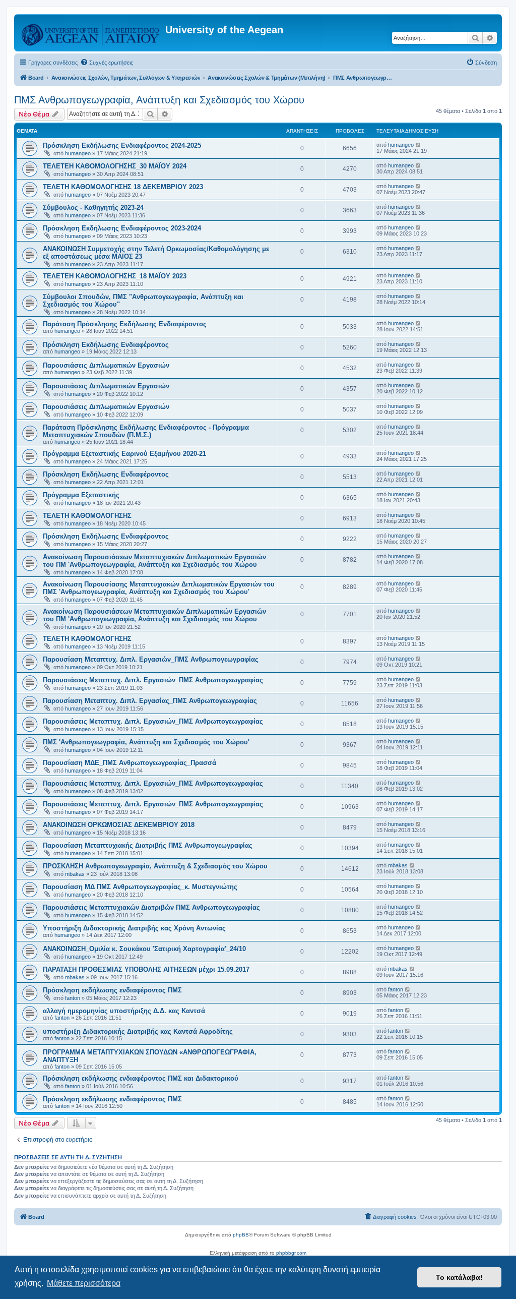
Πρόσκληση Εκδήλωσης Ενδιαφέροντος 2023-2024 (122, 228)
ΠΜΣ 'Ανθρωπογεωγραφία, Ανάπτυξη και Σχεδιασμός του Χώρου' (146, 742)
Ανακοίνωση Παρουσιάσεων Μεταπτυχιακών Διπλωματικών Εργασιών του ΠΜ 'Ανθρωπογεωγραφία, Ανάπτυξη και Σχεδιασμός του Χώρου (154, 560)
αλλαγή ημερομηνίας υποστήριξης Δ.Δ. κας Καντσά (124, 1011)
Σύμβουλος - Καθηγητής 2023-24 (93, 207)
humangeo (78, 153)
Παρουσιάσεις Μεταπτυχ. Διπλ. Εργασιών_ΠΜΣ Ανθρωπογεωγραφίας (153, 680)
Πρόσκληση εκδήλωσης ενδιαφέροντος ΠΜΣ (112, 990)
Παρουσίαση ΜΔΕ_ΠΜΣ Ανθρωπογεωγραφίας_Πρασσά (129, 762)
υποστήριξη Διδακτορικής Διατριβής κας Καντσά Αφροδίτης (138, 1031)
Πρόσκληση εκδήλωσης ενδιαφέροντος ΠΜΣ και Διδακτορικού (140, 1078)
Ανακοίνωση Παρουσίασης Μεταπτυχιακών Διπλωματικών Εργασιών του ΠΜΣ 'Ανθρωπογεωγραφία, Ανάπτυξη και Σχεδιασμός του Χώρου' (159, 588)
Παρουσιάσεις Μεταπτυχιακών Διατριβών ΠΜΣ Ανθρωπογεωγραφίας (151, 907)
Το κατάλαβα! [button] (459, 1277)
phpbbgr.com (291, 1253)
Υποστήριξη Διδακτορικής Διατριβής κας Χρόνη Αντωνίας (134, 928)
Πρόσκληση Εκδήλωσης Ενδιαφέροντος (106, 344)
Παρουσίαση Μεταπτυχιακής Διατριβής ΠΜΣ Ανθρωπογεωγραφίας (147, 845)
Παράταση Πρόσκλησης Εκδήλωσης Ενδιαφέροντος (125, 324)
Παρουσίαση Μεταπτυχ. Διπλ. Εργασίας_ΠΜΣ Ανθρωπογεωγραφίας (150, 700)
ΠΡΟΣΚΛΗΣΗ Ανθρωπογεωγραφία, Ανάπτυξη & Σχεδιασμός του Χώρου (155, 866)
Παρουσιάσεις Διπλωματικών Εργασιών (106, 365)
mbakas (75, 874)
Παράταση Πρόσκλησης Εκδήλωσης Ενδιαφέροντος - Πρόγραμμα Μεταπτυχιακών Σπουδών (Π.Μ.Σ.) (146, 431)
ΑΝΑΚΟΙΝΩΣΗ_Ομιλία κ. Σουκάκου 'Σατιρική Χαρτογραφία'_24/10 (144, 949)
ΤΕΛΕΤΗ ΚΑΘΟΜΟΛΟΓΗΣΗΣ (87, 515)
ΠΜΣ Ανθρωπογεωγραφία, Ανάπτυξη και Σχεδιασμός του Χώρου (159, 99)
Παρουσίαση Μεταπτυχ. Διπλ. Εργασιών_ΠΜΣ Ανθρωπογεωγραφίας (151, 659)
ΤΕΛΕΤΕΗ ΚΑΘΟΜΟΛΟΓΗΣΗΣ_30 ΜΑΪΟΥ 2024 (114, 166)
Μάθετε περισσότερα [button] (83, 1283)
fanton (72, 998)
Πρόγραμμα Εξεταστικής (81, 495)
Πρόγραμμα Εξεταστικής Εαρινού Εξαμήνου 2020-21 (124, 453)
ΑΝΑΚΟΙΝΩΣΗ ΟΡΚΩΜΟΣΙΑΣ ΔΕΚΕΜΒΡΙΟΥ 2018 (119, 825)
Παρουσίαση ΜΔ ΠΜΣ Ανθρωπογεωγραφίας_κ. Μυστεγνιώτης (140, 887)
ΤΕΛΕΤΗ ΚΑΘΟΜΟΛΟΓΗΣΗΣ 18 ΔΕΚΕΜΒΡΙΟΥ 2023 (123, 187)
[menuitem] (106, 62)
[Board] (91, 33)
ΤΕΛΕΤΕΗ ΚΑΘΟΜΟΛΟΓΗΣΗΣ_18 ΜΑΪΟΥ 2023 (114, 276)
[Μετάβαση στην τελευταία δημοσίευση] (418, 145)
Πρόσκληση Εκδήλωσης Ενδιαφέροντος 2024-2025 (122, 145)
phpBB (241, 1234)
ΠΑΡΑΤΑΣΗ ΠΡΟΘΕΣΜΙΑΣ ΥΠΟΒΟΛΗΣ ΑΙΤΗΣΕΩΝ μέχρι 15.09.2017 (146, 969)
